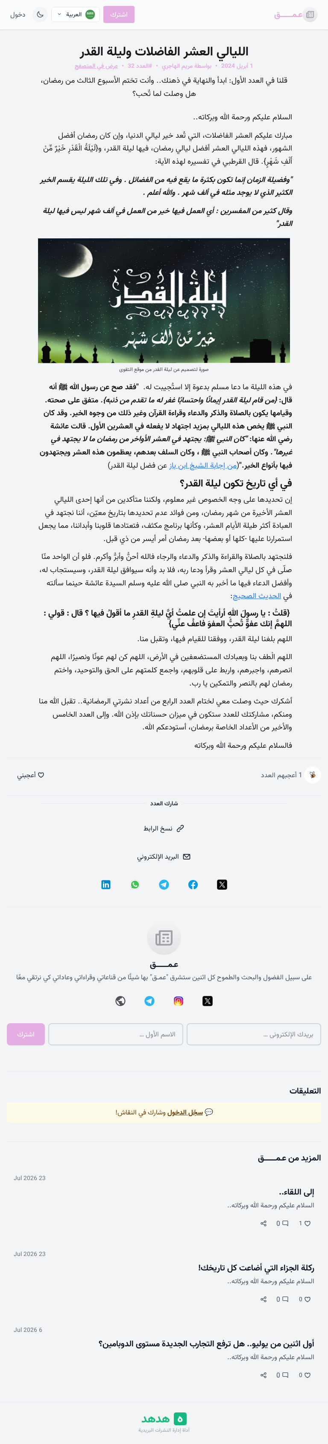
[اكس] (222, 885)
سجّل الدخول (185, 1112)
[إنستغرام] (178, 1001)
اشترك (119, 14)
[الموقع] (120, 1001)
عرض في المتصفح (96, 66)
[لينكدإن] (106, 885)
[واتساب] (135, 885)
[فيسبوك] (193, 885)
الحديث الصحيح (257, 596)
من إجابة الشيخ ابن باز (203, 465)
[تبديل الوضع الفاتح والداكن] (40, 14)
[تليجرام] (164, 885)
